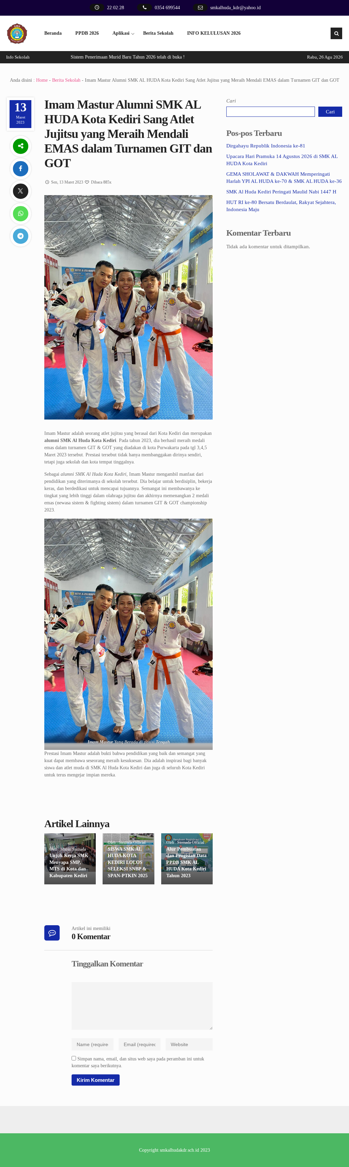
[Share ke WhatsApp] (20, 213)
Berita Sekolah (158, 33)
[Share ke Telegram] (20, 236)
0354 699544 (167, 7)
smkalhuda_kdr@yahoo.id (235, 7)
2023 (205, 1150)
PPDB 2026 (87, 33)
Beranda (53, 33)
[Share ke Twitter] (20, 191)
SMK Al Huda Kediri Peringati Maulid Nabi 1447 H (281, 191)
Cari (231, 101)
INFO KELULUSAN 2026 (214, 33)
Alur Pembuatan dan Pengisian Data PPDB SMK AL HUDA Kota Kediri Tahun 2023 (186, 862)
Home (42, 80)
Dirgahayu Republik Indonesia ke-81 (265, 145)
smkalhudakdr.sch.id (179, 1150)
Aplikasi (121, 33)
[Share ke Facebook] (20, 168)
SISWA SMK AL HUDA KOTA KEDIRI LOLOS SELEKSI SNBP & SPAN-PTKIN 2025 (128, 862)
